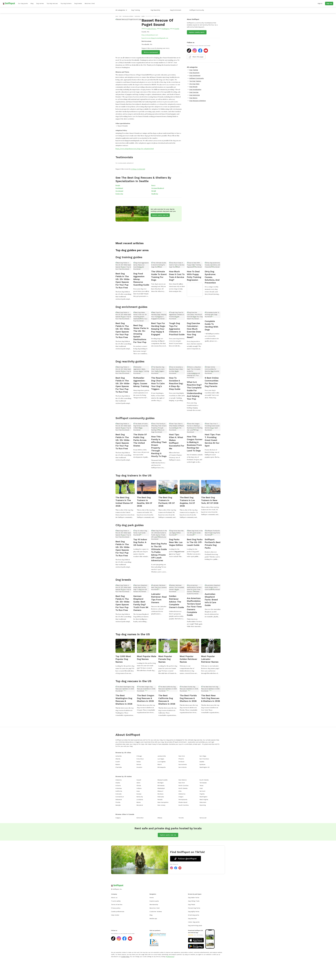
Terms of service (116, 904)
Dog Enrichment (175, 10)
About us (114, 897)
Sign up (329, 3)
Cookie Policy (125, 956)
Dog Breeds (193, 87)
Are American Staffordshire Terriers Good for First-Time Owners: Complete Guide (194, 606)
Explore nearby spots (196, 32)
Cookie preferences (117, 911)
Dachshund (119, 188)
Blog (32, 3)
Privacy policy (115, 908)
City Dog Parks (194, 84)
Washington (165, 28)
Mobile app (153, 918)
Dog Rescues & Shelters (197, 101)
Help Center (115, 915)
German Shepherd (157, 188)
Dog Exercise (193, 92)
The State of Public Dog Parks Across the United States (140, 440)
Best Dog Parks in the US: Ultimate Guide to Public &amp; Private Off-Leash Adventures (159, 552)
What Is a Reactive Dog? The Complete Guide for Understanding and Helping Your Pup (194, 390)
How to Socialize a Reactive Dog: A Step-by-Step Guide (176, 383)
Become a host (90, 3)
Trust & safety (116, 901)
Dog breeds (78, 3)
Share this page (197, 57)
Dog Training (135, 10)
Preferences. (170, 956)
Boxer (153, 185)
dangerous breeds (140, 398)
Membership (154, 904)
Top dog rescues (52, 3)
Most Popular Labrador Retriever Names (209, 659)
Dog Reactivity (155, 10)
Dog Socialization (195, 89)
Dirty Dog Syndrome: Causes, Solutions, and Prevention (212, 277)
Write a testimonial (151, 52)
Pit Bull (153, 191)
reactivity (172, 395)
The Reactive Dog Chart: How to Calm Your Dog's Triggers (158, 383)
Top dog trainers (65, 3)
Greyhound (119, 191)
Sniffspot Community (197, 10)
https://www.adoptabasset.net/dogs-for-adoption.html (134, 148)
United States (151, 28)
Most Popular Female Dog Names (165, 659)
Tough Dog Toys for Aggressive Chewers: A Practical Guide (177, 329)
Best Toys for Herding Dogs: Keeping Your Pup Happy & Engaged (158, 329)
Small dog (154, 194)
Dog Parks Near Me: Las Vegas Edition (176, 542)
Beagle (117, 185)
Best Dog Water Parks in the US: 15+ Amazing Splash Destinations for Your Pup (141, 333)
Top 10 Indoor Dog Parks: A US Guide (140, 542)
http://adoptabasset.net (150, 35)
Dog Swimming (194, 95)
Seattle (176, 28)
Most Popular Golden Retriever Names (188, 659)
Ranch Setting (209, 452)
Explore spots (154, 901)
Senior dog (119, 194)
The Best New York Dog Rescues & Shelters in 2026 (210, 698)
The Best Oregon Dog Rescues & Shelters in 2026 (145, 698)
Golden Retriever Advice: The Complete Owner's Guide (176, 602)
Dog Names (193, 98)
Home (152, 897)
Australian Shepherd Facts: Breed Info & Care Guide (211, 599)
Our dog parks (23, 3)
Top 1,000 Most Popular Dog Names (123, 659)
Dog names (40, 3)
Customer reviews (156, 911)
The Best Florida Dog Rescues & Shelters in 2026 (188, 698)
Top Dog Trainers (195, 81)
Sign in (320, 3)
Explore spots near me (160, 215)
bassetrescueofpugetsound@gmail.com (155, 38)
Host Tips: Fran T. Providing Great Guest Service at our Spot (212, 440)
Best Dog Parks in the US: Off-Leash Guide (194, 542)
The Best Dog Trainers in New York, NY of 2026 (209, 500)
